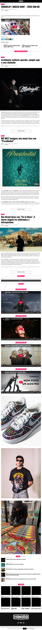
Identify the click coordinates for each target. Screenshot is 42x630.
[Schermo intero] (39, 312)
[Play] (2, 312)
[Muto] (37, 312)
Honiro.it (6, 10)
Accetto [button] (24, 628)
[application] (21, 302)
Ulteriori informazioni (30, 628)
